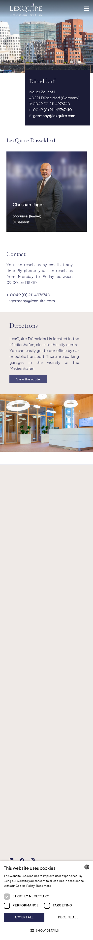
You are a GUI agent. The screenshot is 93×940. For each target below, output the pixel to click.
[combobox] (86, 867)
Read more (43, 886)
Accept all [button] (24, 917)
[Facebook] (22, 860)
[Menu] (86, 8)
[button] (46, 930)
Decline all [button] (68, 917)
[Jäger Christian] (46, 191)
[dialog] (46, 900)
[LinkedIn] (11, 860)
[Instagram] (33, 860)
